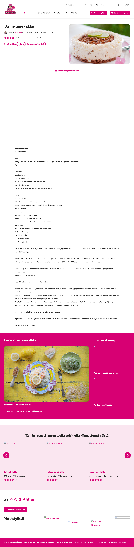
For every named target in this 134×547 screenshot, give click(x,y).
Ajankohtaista (71, 13)
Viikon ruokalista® (42, 13)
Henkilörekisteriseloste (26, 542)
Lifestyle (57, 13)
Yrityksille (88, 5)
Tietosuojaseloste (10, 542)
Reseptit (27, 13)
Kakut (22, 44)
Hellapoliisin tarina (73, 5)
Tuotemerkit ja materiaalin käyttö (49, 542)
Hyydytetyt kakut (11, 44)
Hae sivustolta (124, 5)
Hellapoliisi (18, 33)
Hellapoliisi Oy (67, 542)
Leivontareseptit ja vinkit (35, 44)
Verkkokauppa (101, 5)
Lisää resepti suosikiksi (15, 509)
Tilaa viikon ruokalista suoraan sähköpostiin (24, 411)
